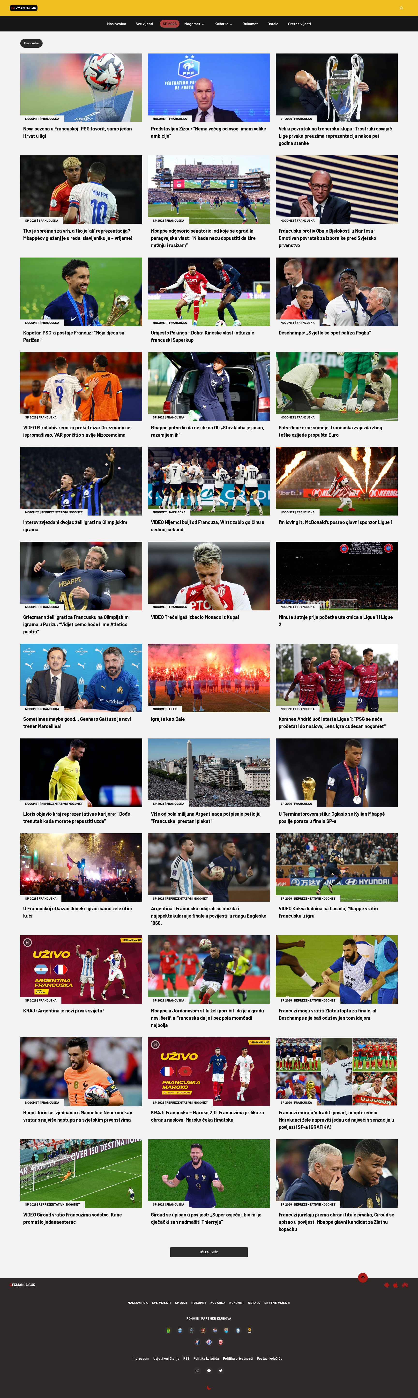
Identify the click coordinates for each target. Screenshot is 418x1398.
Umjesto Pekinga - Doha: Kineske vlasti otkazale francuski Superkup (202, 336)
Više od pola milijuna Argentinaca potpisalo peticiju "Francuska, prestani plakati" (206, 817)
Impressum (140, 1358)
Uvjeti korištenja (166, 1358)
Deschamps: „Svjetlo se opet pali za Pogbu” (325, 332)
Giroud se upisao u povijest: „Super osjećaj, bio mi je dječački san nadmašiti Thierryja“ (206, 1218)
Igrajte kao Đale (168, 719)
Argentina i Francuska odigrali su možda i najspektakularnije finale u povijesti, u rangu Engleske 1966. (208, 915)
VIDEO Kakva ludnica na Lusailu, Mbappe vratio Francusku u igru (328, 912)
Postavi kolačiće (270, 1358)
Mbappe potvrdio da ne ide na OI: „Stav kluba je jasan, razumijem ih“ (207, 431)
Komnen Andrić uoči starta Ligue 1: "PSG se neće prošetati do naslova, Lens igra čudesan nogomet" (332, 722)
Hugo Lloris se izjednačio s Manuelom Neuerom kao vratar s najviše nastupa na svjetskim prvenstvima (77, 1116)
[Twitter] (220, 1371)
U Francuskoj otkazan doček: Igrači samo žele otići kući (77, 912)
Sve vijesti (161, 1303)
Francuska (50, 119)
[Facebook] (209, 1371)
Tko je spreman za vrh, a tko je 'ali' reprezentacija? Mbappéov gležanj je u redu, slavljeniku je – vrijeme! (78, 234)
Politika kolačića (206, 1358)
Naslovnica (138, 1303)
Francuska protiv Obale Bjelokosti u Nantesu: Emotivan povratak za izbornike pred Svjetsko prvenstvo (327, 238)
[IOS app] (395, 1285)
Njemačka (177, 512)
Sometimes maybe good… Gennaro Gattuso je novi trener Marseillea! (77, 722)
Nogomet (32, 119)
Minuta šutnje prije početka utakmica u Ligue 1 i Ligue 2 (336, 620)
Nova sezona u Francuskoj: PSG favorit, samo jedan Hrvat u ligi (77, 132)
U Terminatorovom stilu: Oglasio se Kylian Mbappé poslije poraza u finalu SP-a (332, 817)
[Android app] (386, 1285)
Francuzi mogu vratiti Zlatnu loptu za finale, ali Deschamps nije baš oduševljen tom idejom (328, 1014)
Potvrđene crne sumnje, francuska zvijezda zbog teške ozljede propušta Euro (330, 431)
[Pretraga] (401, 8)
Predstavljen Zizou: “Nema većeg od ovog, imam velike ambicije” (208, 132)
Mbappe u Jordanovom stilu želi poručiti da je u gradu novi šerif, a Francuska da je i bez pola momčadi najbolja (207, 1018)
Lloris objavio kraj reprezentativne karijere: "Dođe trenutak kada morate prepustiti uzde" (76, 817)
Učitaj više (209, 1252)
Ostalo (254, 1303)
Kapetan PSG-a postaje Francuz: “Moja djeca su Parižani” (73, 336)
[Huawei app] (405, 1285)
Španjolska (48, 220)
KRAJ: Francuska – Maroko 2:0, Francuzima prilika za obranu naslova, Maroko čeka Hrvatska (207, 1116)
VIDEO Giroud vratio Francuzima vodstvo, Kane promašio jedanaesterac (72, 1218)
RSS (186, 1358)
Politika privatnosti (238, 1358)
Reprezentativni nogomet (62, 512)
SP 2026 (286, 119)
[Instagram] (197, 1371)
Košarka (218, 1303)
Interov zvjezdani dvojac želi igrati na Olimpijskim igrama (75, 525)
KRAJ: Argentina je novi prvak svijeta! (63, 1010)
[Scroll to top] (363, 1278)
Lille (173, 709)
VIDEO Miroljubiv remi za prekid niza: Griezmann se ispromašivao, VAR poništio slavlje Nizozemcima (76, 431)
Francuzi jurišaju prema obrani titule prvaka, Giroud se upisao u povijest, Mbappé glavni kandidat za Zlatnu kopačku (336, 1222)
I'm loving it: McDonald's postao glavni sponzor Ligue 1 (335, 522)
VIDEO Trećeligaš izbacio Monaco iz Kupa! (195, 617)
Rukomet (236, 1303)
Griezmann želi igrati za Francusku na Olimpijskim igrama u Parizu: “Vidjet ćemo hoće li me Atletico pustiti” (76, 624)
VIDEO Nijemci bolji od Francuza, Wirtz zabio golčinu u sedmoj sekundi (207, 525)
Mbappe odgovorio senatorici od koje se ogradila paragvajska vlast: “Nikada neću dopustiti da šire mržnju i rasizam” (203, 238)
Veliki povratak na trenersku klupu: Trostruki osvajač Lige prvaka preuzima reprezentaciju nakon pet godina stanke (335, 136)
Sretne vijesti (277, 1303)
